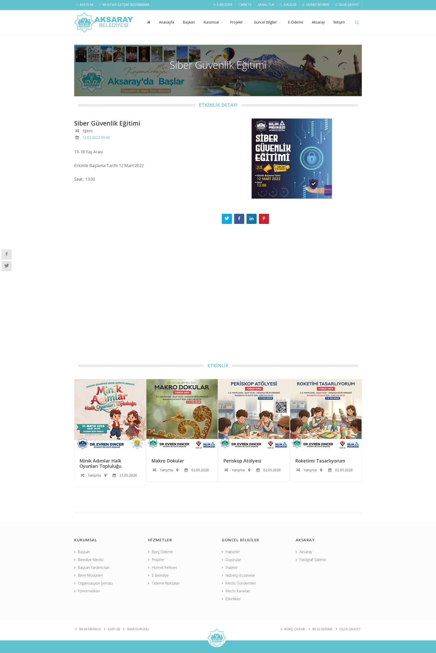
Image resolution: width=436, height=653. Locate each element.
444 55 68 (86, 5)
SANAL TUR (266, 5)
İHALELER (290, 5)
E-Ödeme (295, 22)
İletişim (339, 22)
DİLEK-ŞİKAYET (349, 5)
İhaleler (231, 567)
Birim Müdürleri (90, 575)
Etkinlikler (233, 598)
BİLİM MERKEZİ (90, 629)
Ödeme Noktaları (166, 583)
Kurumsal (211, 22)
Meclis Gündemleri (241, 583)
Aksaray (318, 22)
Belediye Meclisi (90, 559)
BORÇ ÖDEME (294, 629)
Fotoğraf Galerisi (312, 559)
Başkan (189, 22)
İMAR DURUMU (138, 629)
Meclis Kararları (238, 591)
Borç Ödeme (162, 551)
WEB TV (246, 5)
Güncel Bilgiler (265, 22)
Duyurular (233, 559)
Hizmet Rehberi (164, 567)
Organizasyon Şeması (95, 583)
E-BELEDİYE (224, 5)
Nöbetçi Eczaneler (240, 575)
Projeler (236, 22)
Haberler (233, 551)
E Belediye (160, 575)
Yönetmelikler (89, 591)
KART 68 (114, 629)
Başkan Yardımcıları (94, 567)
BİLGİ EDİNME (322, 629)
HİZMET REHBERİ (317, 5)
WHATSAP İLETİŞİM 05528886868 (126, 5)
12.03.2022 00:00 (96, 137)
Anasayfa (166, 22)
